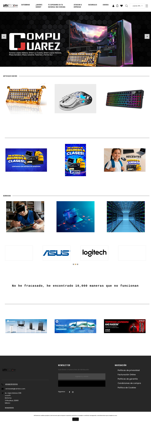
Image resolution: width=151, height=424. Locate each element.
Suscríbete (81, 383)
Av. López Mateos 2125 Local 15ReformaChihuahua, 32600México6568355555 (13, 400)
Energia (106, 5)
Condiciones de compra (129, 383)
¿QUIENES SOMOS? (39, 6)
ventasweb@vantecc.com (15, 389)
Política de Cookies (127, 387)
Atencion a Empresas (78, 6)
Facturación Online (127, 374)
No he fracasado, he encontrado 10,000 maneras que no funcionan (75, 286)
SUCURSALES (92, 5)
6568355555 (11, 384)
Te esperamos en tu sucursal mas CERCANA (56, 6)
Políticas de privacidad (129, 370)
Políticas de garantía (128, 379)
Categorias (25, 5)
